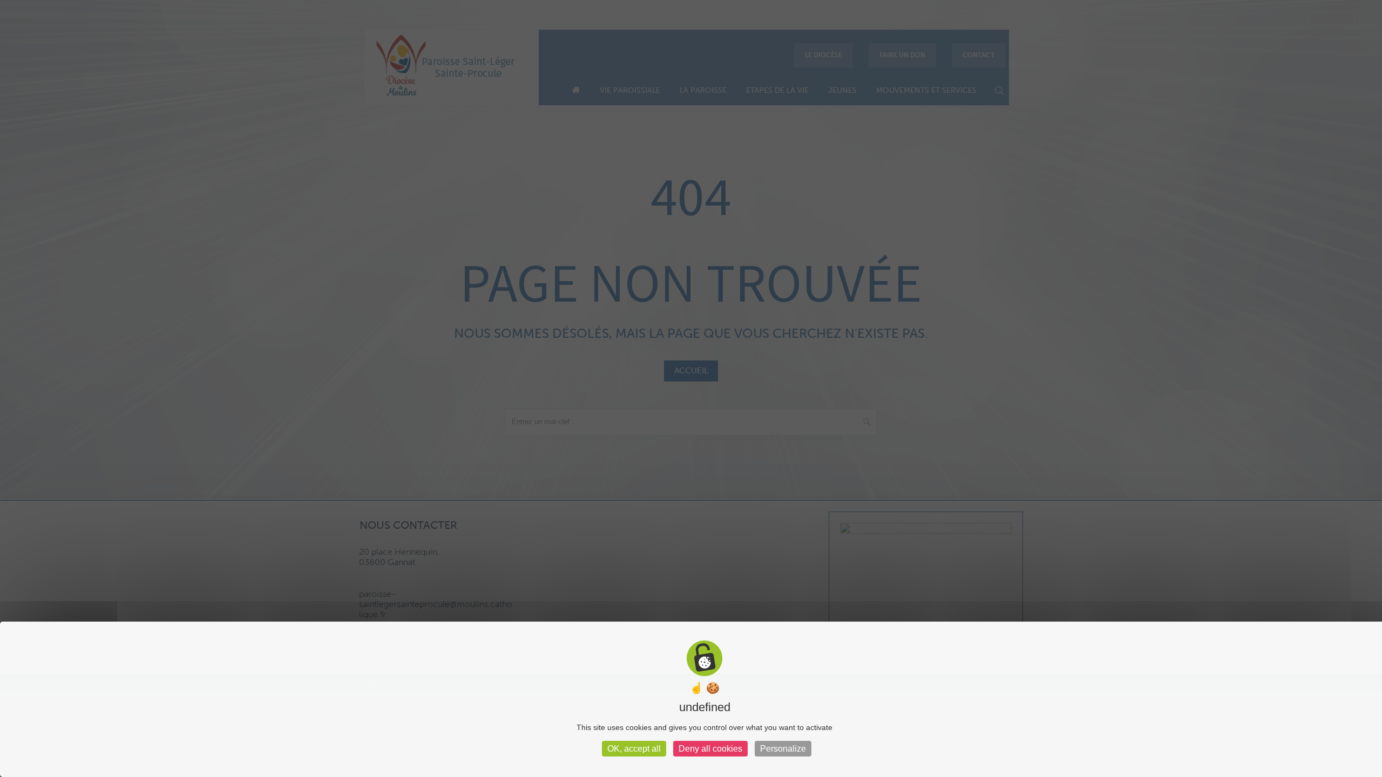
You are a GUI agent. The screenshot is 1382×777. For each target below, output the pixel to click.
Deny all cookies (710, 748)
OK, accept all (634, 748)
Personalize (783, 748)
